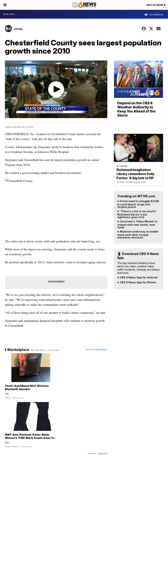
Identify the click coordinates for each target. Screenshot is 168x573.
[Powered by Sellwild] (102, 453)
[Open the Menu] (5, 5)
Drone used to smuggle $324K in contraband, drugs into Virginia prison (138, 204)
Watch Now (155, 5)
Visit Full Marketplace (96, 349)
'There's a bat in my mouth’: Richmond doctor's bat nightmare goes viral (137, 214)
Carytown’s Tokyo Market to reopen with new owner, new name (137, 224)
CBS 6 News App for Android (138, 277)
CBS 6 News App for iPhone (137, 282)
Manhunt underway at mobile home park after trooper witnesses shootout (137, 234)
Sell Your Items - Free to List (45, 350)
